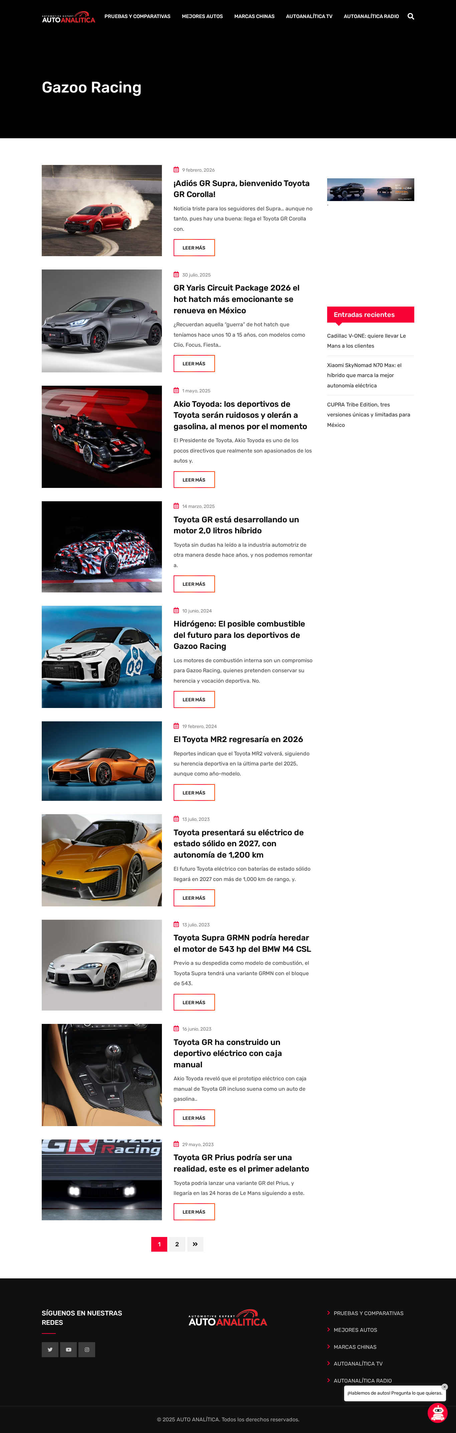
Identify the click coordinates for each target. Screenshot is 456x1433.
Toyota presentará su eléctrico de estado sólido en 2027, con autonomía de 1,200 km (239, 844)
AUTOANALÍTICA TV (309, 16)
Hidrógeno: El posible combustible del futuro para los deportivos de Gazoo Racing (239, 635)
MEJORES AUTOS (202, 16)
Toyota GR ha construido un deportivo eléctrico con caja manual (228, 1053)
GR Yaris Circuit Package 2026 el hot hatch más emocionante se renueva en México (236, 299)
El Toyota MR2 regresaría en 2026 (238, 739)
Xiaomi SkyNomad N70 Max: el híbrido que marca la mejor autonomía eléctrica (364, 375)
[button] (438, 1413)
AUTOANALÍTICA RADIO (371, 16)
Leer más (194, 248)
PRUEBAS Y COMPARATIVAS (137, 16)
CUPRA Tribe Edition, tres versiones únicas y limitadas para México (368, 414)
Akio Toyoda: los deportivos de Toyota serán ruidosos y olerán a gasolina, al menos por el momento (240, 415)
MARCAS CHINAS (254, 16)
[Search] (411, 16)
